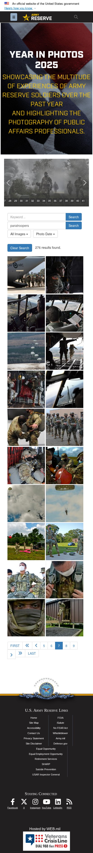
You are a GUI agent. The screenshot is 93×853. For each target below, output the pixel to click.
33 (38, 200)
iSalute (60, 722)
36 (55, 200)
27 (4, 200)
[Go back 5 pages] (27, 645)
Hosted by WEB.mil (44, 829)
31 (27, 200)
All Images (18, 234)
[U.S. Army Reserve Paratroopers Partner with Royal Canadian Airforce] (26, 275)
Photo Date (44, 234)
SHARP (46, 764)
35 (49, 200)
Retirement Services (46, 759)
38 (66, 200)
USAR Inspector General (46, 774)
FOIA (60, 717)
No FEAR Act (60, 728)
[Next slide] (84, 182)
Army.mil (60, 738)
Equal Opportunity (46, 748)
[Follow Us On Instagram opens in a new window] (35, 803)
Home (33, 717)
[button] (21, 8)
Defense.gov (60, 743)
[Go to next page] (11, 654)
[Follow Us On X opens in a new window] (24, 803)
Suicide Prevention (46, 769)
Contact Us (34, 733)
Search (74, 217)
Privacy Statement (34, 738)
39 (72, 200)
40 (77, 200)
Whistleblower (60, 733)
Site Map (34, 722)
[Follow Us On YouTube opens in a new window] (46, 803)
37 (60, 200)
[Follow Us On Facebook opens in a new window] (12, 803)
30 (21, 200)
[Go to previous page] (36, 645)
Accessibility (34, 728)
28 (10, 200)
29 (15, 200)
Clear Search (19, 248)
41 (83, 200)
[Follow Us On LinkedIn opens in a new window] (57, 803)
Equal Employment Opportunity (46, 754)
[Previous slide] (8, 182)
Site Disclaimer (34, 743)
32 (32, 200)
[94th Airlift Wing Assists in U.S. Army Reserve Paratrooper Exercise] (64, 275)
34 (43, 200)
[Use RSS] (69, 803)
